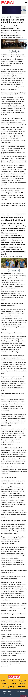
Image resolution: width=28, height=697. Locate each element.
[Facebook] (9, 51)
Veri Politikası (7, 691)
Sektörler (5, 683)
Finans (14, 681)
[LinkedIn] (15, 51)
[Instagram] (8, 687)
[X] (12, 51)
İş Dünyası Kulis (5, 681)
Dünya (14, 683)
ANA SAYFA (3, 17)
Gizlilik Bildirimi (20, 691)
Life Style (8, 17)
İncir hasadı (5, 414)
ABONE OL (21, 687)
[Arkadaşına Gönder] (19, 51)
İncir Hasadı (19, 220)
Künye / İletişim (7, 694)
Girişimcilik (22, 681)
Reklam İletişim (20, 694)
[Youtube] (11, 687)
